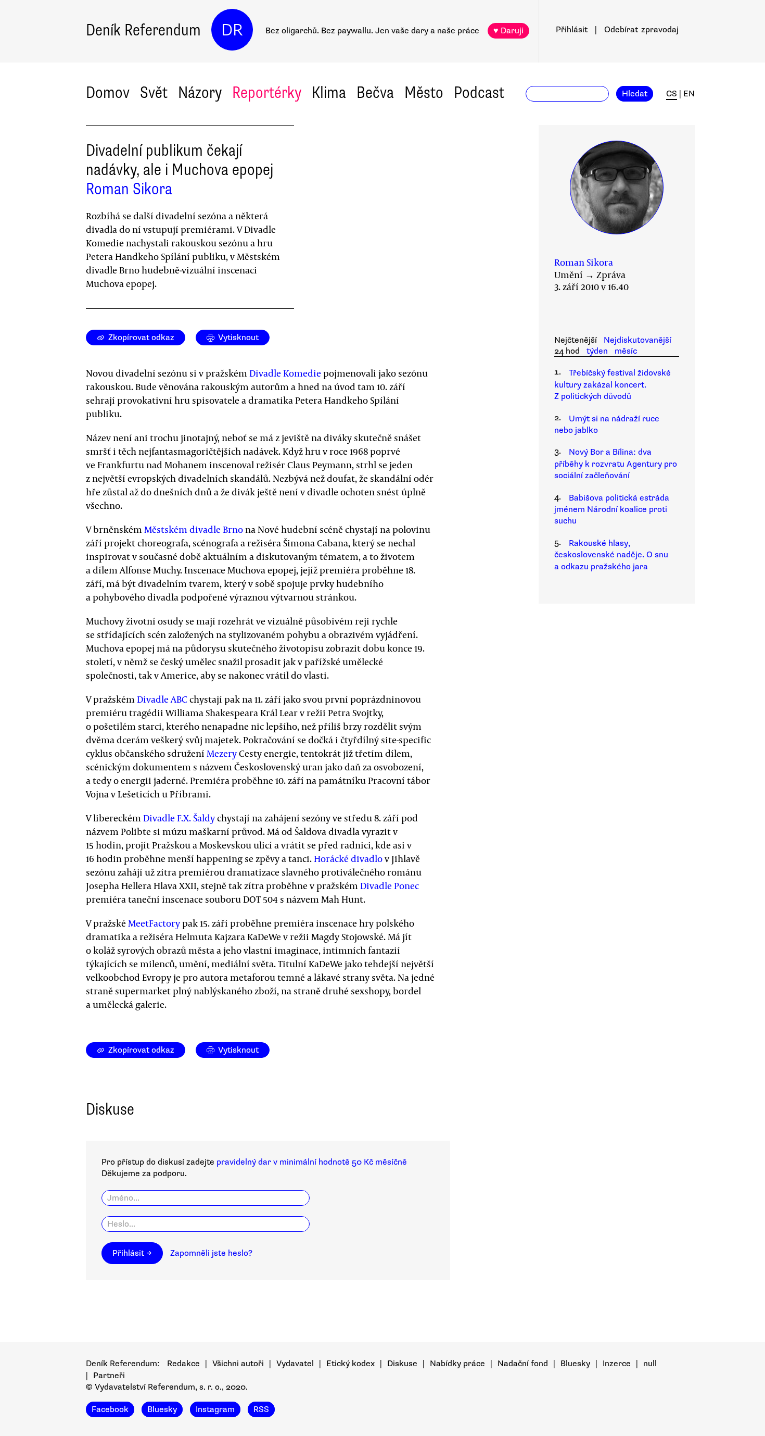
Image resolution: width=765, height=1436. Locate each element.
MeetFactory (154, 923)
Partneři (109, 1375)
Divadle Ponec (389, 885)
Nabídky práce (457, 1363)
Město (423, 92)
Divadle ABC (162, 699)
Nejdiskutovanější (637, 340)
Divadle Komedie (285, 373)
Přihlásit (572, 29)
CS (671, 94)
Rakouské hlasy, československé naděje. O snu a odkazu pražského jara (611, 555)
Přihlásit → (132, 1253)
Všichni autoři (238, 1363)
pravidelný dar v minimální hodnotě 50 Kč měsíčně (311, 1162)
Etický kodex (350, 1363)
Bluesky (575, 1363)
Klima (329, 92)
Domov (108, 92)
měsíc (626, 351)
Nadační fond (523, 1363)
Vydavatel (295, 1363)
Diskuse (402, 1363)
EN (689, 94)
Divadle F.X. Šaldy (179, 817)
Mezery (222, 753)
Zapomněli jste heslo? (211, 1253)
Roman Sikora (129, 189)
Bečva (375, 92)
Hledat (634, 94)
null (650, 1363)
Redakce (183, 1363)
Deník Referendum (143, 30)
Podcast (479, 92)
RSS (261, 1409)
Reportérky (266, 92)
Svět (154, 92)
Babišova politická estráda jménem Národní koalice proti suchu (611, 510)
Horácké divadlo (348, 858)
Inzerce (617, 1363)
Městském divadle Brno (193, 529)
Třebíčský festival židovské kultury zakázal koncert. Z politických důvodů (612, 385)
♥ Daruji (508, 31)
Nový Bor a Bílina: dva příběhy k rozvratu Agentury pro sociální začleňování (615, 464)
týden (597, 351)
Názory (200, 92)
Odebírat (641, 29)
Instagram (215, 1409)
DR (232, 30)
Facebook (110, 1409)
